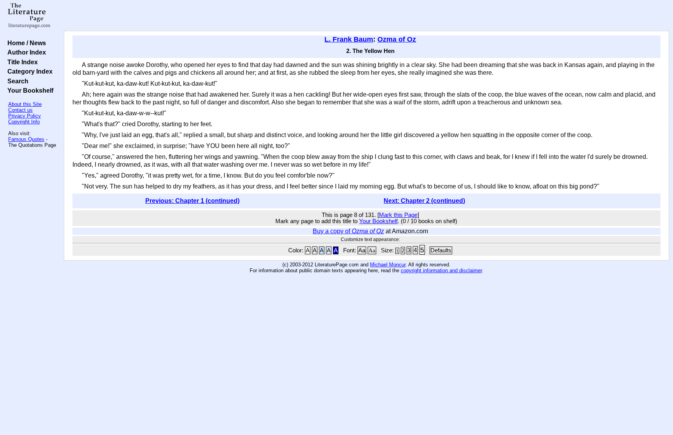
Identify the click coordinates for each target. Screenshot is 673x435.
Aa (361, 250)
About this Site (25, 104)
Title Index (21, 61)
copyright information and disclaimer (441, 270)
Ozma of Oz (396, 39)
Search (16, 81)
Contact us (20, 110)
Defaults (440, 250)
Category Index (28, 71)
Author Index (25, 52)
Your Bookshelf (28, 90)
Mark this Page (398, 215)
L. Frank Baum (348, 39)
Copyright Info (24, 122)
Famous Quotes (26, 139)
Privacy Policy (24, 116)
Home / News (25, 42)
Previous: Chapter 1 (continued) (192, 200)
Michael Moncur (387, 265)
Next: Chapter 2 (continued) (424, 200)
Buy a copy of (348, 231)
